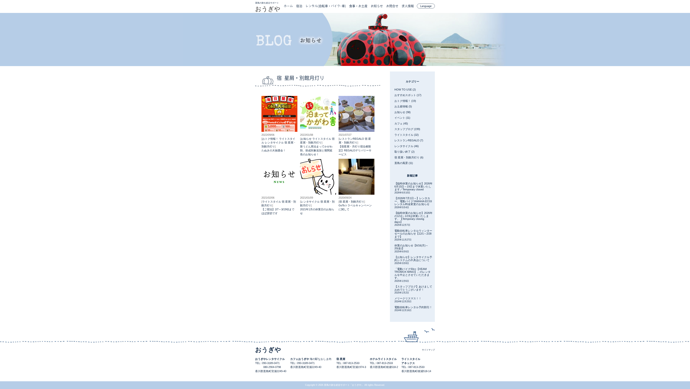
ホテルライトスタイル (383, 358)
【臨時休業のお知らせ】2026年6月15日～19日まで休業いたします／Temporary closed (413, 186)
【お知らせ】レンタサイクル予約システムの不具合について (413, 259)
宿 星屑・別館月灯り (351, 201)
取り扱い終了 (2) (404, 151)
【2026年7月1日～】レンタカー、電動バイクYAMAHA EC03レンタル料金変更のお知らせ (413, 201)
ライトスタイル (321, 138)
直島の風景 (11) (403, 163)
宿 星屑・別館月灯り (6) (408, 157)
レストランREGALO (351, 138)
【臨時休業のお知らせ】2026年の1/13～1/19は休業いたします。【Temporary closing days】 (413, 217)
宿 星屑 (340, 358)
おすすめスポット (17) (407, 95)
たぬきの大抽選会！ (273, 150)
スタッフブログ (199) (407, 129)
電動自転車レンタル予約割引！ (413, 307)
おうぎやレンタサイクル (270, 358)
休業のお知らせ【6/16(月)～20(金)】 (411, 247)
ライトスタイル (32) (406, 134)
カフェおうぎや (299, 358)
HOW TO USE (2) (405, 89)
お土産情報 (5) (403, 106)
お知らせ (306, 138)
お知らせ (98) (402, 112)
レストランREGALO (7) (408, 140)
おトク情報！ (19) (405, 100)
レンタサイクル (274, 142)
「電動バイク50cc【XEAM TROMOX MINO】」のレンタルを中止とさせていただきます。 (412, 273)
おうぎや (267, 8)
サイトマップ (428, 350)
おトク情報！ (270, 138)
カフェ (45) (401, 123)
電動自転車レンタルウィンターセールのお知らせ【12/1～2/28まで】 (413, 233)
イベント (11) (402, 117)
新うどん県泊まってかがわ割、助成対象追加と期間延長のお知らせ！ (316, 150)
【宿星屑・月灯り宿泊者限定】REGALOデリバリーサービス (355, 150)
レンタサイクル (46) (406, 146)
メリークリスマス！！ (407, 298)
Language (426, 6)
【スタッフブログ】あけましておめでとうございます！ (413, 288)
